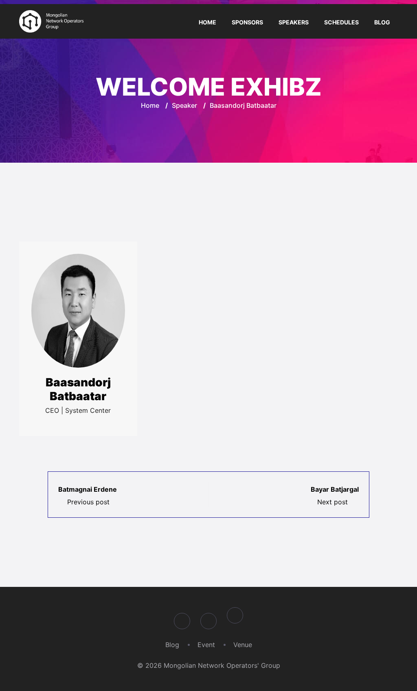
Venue (242, 645)
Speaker (184, 105)
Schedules (341, 22)
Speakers (294, 22)
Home (207, 22)
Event (206, 645)
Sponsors (247, 22)
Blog (382, 22)
